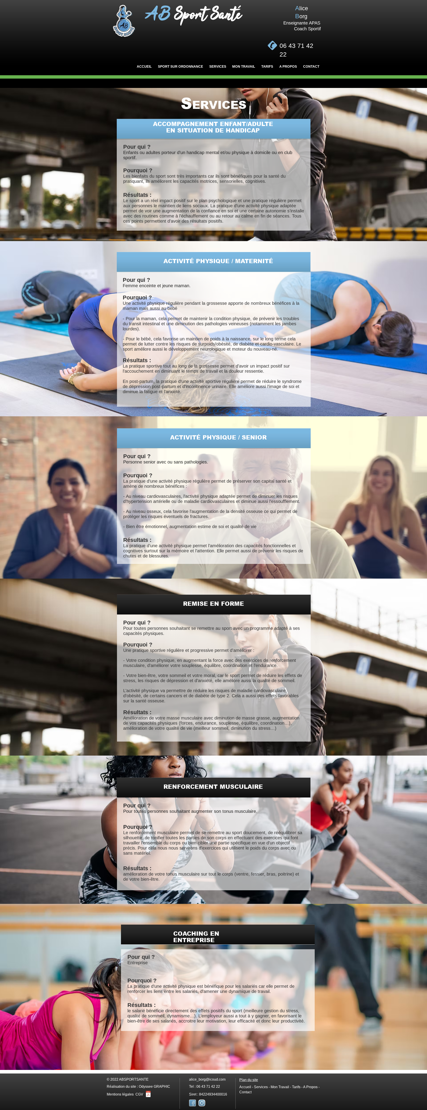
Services (261, 1087)
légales (128, 1094)
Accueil (245, 1087)
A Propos (310, 1087)
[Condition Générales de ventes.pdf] (148, 1094)
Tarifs (296, 1087)
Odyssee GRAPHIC (154, 1086)
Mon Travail (280, 1087)
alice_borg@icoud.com (207, 1079)
